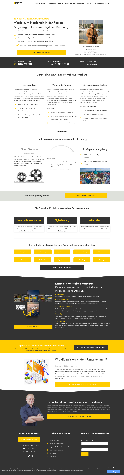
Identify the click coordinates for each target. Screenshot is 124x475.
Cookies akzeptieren (113, 472)
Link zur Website (62, 131)
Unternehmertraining (74, 3)
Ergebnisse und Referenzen (57, 443)
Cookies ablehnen (113, 468)
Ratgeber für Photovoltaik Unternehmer (60, 447)
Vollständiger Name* (87, 441)
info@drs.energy (30, 448)
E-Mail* (83, 447)
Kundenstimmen (56, 3)
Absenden (85, 454)
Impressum (53, 456)
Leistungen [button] (40, 3)
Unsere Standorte (54, 440)
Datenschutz (53, 453)
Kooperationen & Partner (56, 450)
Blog (89, 3)
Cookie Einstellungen (77, 470)
